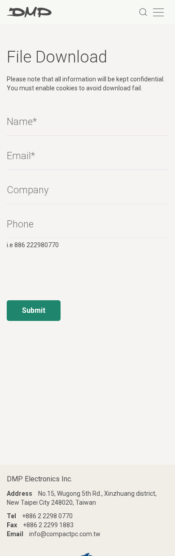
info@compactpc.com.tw (65, 534)
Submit (33, 310)
